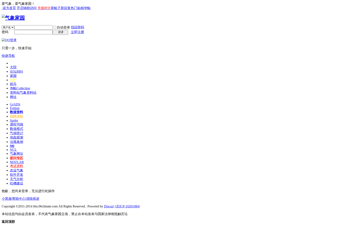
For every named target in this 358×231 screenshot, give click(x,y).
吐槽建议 (16, 183)
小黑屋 (7, 198)
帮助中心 (18, 198)
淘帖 (20, 88)
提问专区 (16, 158)
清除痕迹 (32, 198)
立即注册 (77, 32)
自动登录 (63, 27)
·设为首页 (9, 8)
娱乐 (13, 84)
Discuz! (109, 206)
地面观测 (16, 137)
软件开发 (16, 174)
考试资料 (16, 166)
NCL (13, 149)
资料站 (23, 92)
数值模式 (16, 128)
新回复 (66, 8)
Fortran (14, 108)
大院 (13, 67)
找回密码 (77, 27)
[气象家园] (13, 17)
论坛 (16, 71)
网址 (13, 97)
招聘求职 (16, 116)
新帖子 (56, 8)
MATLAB (17, 162)
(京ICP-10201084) (127, 206)
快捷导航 (8, 55)
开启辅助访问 (27, 8)
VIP (12, 80)
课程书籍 (16, 124)
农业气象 (16, 170)
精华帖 (86, 8)
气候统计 (16, 133)
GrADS (15, 104)
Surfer (14, 120)
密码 (5, 32)
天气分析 (16, 179)
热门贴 (76, 8)
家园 (13, 76)
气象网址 (16, 153)
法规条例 (16, 142)
